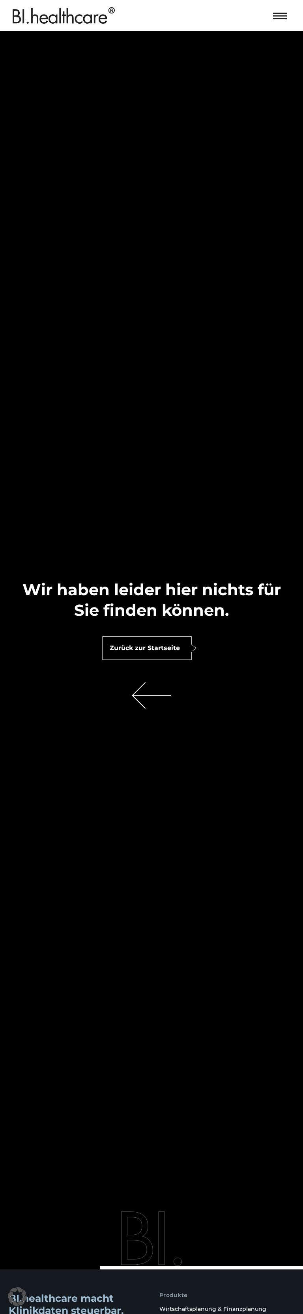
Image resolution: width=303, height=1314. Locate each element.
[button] (280, 14)
